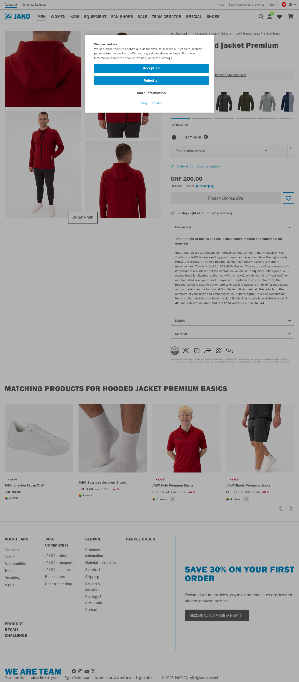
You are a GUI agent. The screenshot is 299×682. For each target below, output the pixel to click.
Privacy (142, 103)
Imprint (157, 103)
